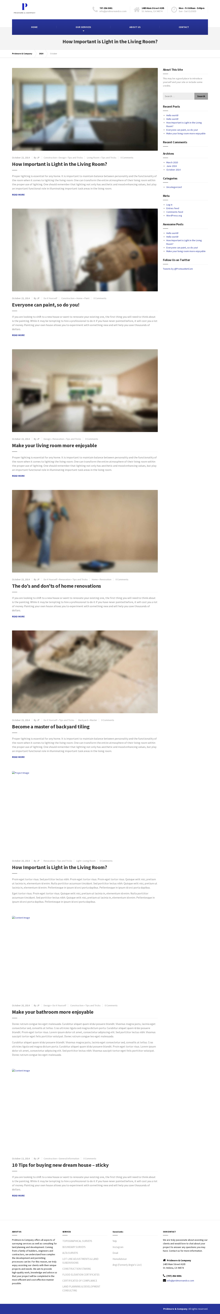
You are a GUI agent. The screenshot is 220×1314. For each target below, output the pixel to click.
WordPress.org (174, 215)
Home (79, 298)
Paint (86, 298)
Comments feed (174, 211)
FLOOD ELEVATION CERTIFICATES (81, 1274)
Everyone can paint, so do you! (45, 304)
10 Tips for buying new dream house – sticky (60, 1165)
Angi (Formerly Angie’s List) (127, 1264)
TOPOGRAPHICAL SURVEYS (77, 1241)
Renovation (105, 579)
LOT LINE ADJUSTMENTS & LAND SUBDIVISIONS (80, 1261)
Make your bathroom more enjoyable (53, 1012)
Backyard (83, 720)
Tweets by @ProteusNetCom (178, 268)
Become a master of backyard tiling (50, 726)
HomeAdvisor (120, 1259)
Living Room (93, 157)
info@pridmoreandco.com (180, 1280)
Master (93, 720)
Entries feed (172, 208)
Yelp (115, 1241)
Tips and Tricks (75, 157)
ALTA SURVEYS (70, 1253)
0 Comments (126, 157)
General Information (69, 1158)
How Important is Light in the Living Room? (59, 164)
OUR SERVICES (83, 27)
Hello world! (172, 115)
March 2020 (172, 162)
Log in (169, 204)
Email (115, 1253)
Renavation (58, 438)
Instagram (118, 1247)
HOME (34, 27)
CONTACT (184, 27)
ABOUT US (135, 27)
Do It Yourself (50, 298)
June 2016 (171, 166)
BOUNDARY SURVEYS (74, 1247)
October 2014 (173, 169)
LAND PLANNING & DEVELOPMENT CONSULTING (81, 1288)
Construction (50, 157)
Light (78, 860)
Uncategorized (174, 187)
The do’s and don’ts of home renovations (56, 586)
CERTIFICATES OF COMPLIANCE (79, 1280)
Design (62, 157)
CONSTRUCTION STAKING (76, 1268)
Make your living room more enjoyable (54, 445)
